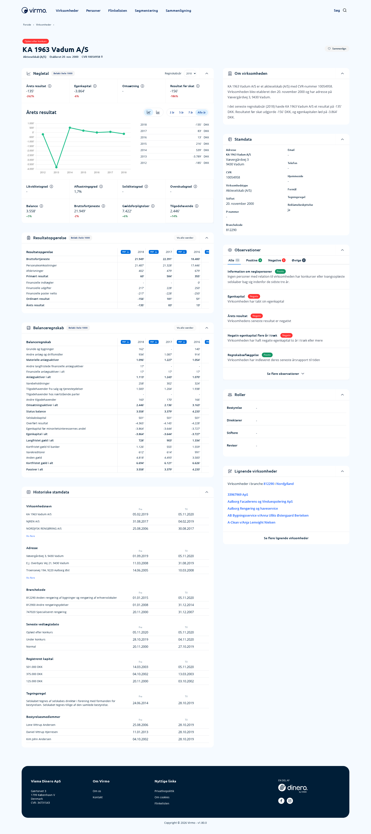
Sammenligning (178, 10)
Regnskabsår (173, 73)
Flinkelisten (117, 10)
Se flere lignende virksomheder (286, 538)
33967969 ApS (238, 494)
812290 (269, 484)
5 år (181, 112)
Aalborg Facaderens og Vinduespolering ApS (260, 501)
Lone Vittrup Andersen (40, 725)
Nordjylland (285, 484)
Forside (27, 24)
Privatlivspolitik (164, 791)
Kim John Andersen (38, 739)
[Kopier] (102, 56)
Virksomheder (67, 10)
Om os (97, 791)
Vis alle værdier (185, 237)
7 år (190, 112)
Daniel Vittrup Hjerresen (42, 732)
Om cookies (162, 797)
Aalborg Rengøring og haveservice (253, 508)
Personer (93, 10)
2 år (172, 112)
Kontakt (98, 797)
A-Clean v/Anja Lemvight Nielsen (251, 522)
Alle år (202, 112)
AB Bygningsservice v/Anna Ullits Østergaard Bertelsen (268, 515)
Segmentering (146, 10)
